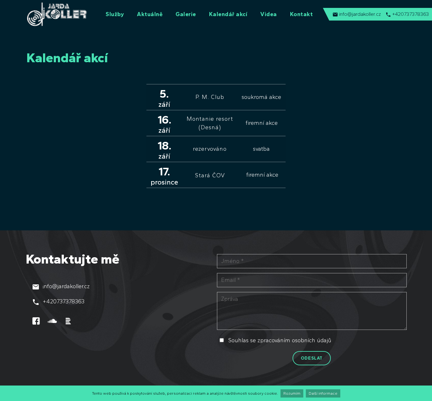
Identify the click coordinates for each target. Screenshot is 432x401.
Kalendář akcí (228, 14)
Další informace (323, 393)
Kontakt (301, 14)
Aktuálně (150, 14)
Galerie (186, 14)
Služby (115, 14)
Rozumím (291, 393)
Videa (268, 14)
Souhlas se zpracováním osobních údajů (279, 340)
